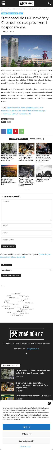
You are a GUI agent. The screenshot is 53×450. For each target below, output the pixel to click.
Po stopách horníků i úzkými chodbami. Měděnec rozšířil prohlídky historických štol (8, 181)
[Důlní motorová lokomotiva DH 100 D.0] (7, 399)
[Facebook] (3, 131)
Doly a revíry (12, 13)
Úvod (2, 9)
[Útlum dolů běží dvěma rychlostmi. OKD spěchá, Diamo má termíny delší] (9, 149)
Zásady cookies (25, 446)
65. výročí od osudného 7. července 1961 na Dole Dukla (44, 179)
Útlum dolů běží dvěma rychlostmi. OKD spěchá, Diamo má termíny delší (9, 158)
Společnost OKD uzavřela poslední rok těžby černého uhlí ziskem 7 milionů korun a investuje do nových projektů (26, 181)
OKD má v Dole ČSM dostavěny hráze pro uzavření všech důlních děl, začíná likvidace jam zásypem (43, 159)
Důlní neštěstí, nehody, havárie (44, 176)
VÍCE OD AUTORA (36, 139)
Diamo (4, 153)
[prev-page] (25, 190)
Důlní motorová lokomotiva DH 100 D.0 (33, 396)
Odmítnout (26, 434)
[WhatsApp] (21, 131)
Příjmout (26, 427)
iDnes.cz (10, 119)
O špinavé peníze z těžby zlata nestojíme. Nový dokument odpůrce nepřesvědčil (26, 158)
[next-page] (28, 190)
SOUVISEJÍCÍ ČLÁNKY (18, 139)
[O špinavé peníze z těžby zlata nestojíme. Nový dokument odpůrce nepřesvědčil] (26, 149)
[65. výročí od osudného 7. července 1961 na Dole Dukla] (44, 171)
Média (9, 9)
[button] (49, 403)
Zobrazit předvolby (26, 441)
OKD (20, 13)
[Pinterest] (15, 131)
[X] (9, 131)
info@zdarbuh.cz (33, 349)
